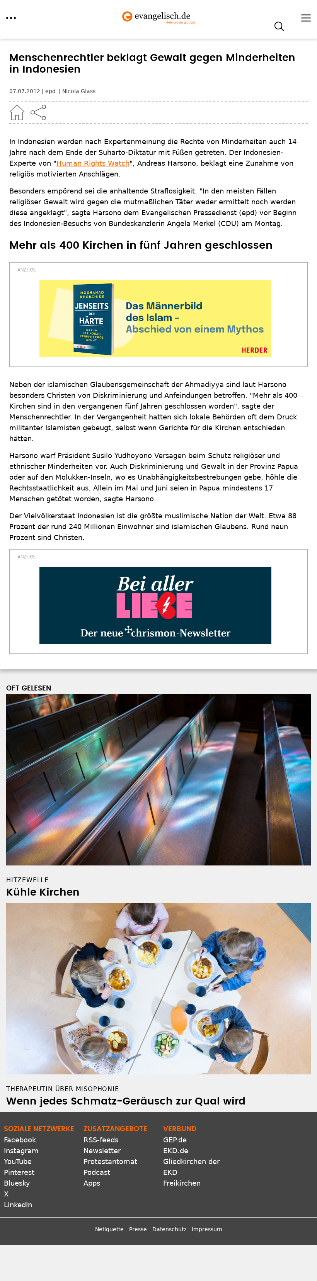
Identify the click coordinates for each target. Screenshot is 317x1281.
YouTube (18, 1161)
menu (11, 18)
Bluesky (17, 1183)
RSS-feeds (101, 1140)
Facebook (20, 1140)
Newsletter (102, 1151)
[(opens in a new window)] (155, 318)
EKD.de (175, 1151)
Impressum (207, 1229)
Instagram (21, 1151)
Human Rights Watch (93, 163)
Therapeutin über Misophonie (62, 1089)
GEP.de (175, 1140)
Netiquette (109, 1229)
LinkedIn (18, 1205)
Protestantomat (110, 1161)
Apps (92, 1183)
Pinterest (19, 1172)
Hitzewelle (27, 880)
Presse (138, 1229)
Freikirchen (182, 1183)
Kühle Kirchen (43, 892)
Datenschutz (169, 1229)
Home (17, 112)
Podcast (97, 1172)
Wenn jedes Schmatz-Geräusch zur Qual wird (125, 1101)
